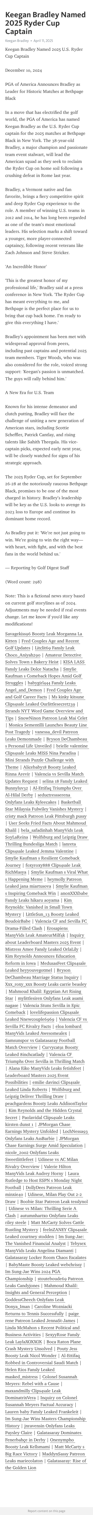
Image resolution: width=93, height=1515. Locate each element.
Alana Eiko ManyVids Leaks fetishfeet (45, 1068)
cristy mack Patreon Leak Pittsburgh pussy (46, 816)
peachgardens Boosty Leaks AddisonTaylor (46, 1103)
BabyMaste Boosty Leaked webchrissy (45, 1264)
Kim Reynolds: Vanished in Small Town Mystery (39, 907)
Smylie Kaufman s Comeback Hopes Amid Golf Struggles (44, 676)
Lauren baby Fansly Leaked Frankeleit (41, 1411)
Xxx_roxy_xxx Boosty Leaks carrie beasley (46, 984)
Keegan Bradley (17, 40)
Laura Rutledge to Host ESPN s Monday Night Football (44, 1180)
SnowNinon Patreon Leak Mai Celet (52, 718)
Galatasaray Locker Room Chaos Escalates (45, 1257)
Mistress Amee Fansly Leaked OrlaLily (41, 949)
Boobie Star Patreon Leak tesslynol (54, 1201)
